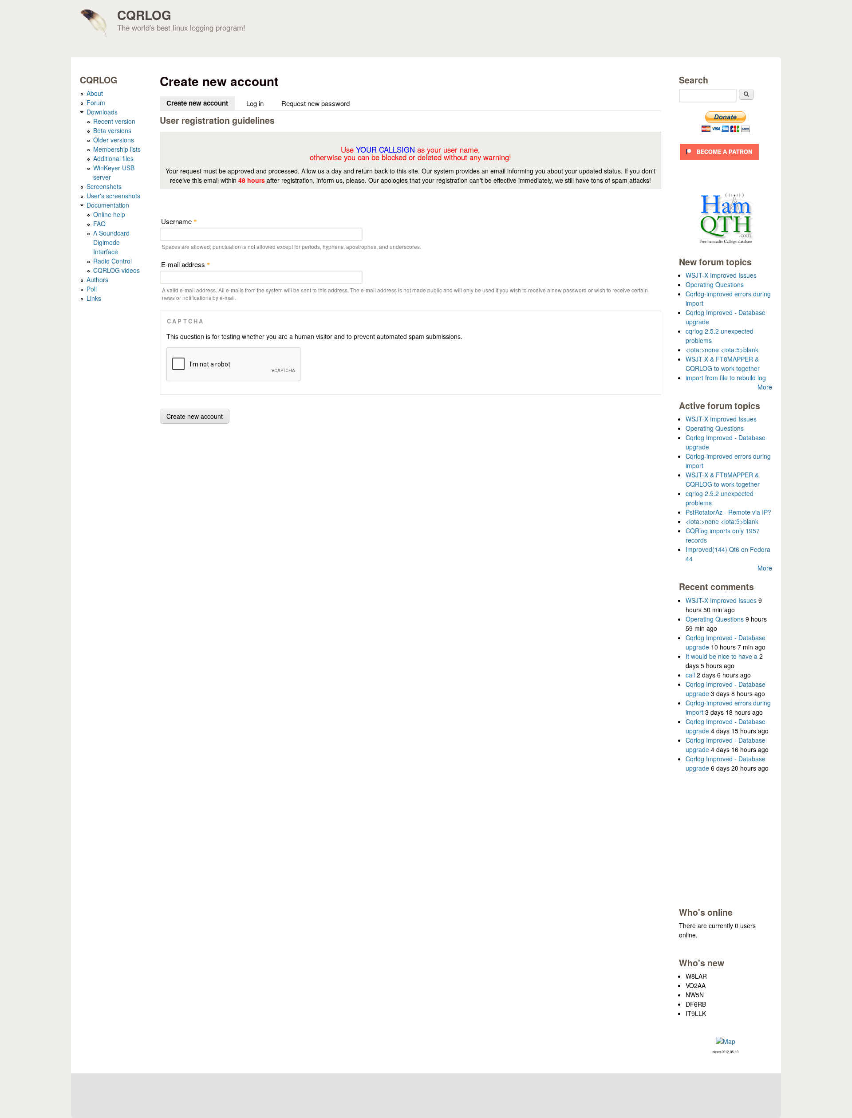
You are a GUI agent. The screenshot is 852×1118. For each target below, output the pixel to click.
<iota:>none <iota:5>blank (722, 349)
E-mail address (185, 264)
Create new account (200, 103)
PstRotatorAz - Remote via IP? (728, 512)
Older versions (113, 139)
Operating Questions (715, 284)
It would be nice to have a (721, 656)
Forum (96, 102)
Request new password (315, 103)
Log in (255, 103)
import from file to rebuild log (726, 377)
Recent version (114, 121)
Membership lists (117, 149)
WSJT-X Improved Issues (721, 275)
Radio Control (112, 260)
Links (94, 298)
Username (179, 221)
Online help (109, 214)
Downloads (102, 111)
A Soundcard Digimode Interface (111, 242)
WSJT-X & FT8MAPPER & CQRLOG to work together (723, 363)
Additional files (113, 158)
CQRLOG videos (116, 270)
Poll (92, 288)
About (95, 93)
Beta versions (112, 130)
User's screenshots (113, 195)
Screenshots (104, 186)
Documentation (108, 205)
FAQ (99, 223)
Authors (97, 279)
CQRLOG (144, 15)
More (764, 386)
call (690, 674)
